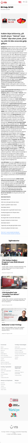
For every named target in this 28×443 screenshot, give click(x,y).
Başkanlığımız (4, 353)
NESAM (16, 358)
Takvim (2, 386)
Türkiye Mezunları (5, 377)
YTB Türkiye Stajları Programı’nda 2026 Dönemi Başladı (13, 262)
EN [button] (24, 2)
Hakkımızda (17, 347)
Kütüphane (3, 388)
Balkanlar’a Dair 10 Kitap (11, 325)
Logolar (2, 358)
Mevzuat (3, 360)
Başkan (2, 352)
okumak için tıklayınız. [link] (14, 232)
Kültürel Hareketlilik (19, 352)
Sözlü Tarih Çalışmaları (6, 370)
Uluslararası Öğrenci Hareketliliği (19, 373)
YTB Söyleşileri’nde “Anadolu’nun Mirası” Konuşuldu (10, 294)
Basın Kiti (3, 350)
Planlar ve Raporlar (5, 362)
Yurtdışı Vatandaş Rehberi (20, 353)
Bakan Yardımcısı (4, 348)
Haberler (3, 383)
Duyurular (3, 384)
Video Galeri (3, 389)
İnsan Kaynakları (4, 355)
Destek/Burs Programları (20, 348)
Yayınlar (16, 357)
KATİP (2, 376)
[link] (10, 233)
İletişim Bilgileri (18, 383)
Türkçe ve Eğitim (18, 350)
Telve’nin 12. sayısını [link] (5, 232)
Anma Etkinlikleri (4, 374)
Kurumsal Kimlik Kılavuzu (6, 357)
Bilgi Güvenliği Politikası (6, 364)
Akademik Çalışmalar (19, 355)
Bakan (2, 347)
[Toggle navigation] (26, 2)
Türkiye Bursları (18, 375)
